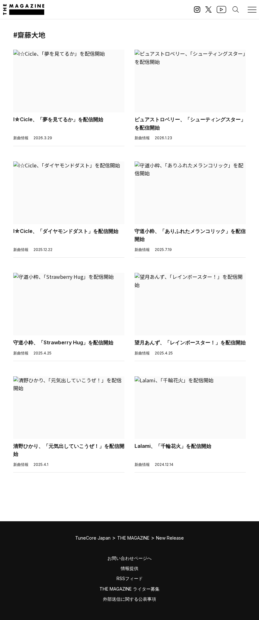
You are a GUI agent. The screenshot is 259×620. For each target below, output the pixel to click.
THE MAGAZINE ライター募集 (129, 589)
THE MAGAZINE (133, 538)
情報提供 (129, 568)
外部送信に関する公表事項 (129, 599)
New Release (170, 538)
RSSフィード (130, 578)
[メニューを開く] (252, 9)
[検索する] (235, 9)
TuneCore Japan (93, 538)
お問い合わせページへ (129, 558)
